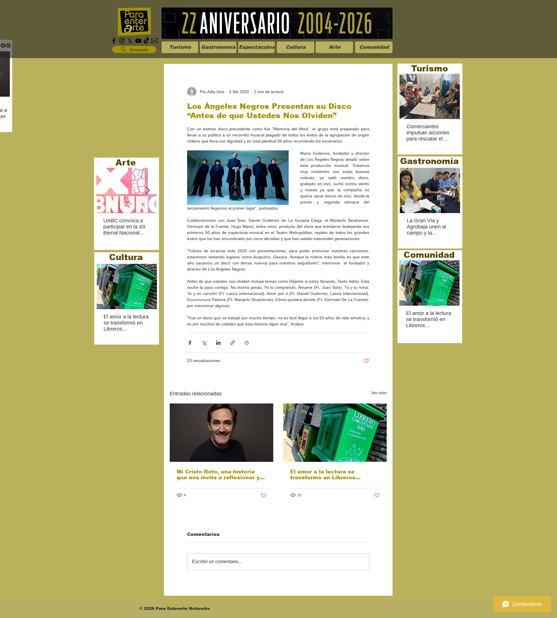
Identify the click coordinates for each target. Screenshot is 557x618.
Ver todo (379, 392)
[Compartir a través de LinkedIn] (218, 342)
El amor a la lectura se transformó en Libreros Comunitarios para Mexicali (329, 474)
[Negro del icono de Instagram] (122, 40)
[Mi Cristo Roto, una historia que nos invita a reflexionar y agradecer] (221, 432)
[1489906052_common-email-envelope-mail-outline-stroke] (154, 40)
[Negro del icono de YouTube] (138, 40)
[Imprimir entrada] (246, 342)
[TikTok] (146, 40)
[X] (130, 40)
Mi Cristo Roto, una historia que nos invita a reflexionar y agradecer (218, 474)
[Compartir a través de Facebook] (190, 342)
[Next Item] (147, 190)
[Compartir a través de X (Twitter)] (204, 342)
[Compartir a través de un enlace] (232, 342)
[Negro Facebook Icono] (113, 40)
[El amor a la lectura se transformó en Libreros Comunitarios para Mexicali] (335, 432)
